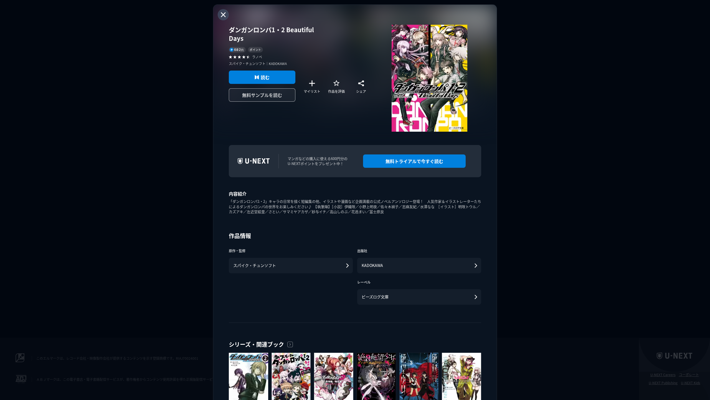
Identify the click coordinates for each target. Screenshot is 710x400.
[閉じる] (223, 14)
